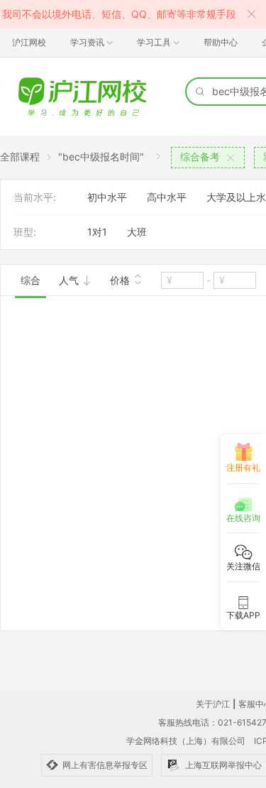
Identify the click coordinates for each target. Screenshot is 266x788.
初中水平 (107, 197)
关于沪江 (213, 704)
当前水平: (34, 197)
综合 (30, 280)
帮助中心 (221, 42)
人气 (70, 280)
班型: (24, 232)
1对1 (97, 232)
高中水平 (167, 197)
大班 (137, 232)
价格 (121, 280)
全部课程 (20, 157)
